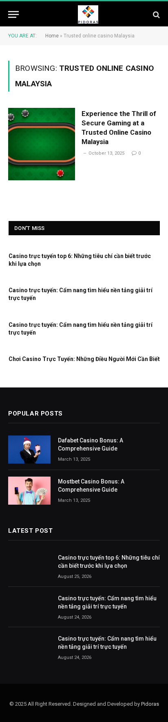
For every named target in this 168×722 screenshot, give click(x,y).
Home (52, 36)
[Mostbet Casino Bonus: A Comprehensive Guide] (29, 491)
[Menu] (13, 14)
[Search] (155, 14)
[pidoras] (88, 14)
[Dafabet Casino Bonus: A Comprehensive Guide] (29, 449)
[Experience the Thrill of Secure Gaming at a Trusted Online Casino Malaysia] (41, 144)
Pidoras (150, 704)
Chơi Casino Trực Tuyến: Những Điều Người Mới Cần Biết (84, 359)
